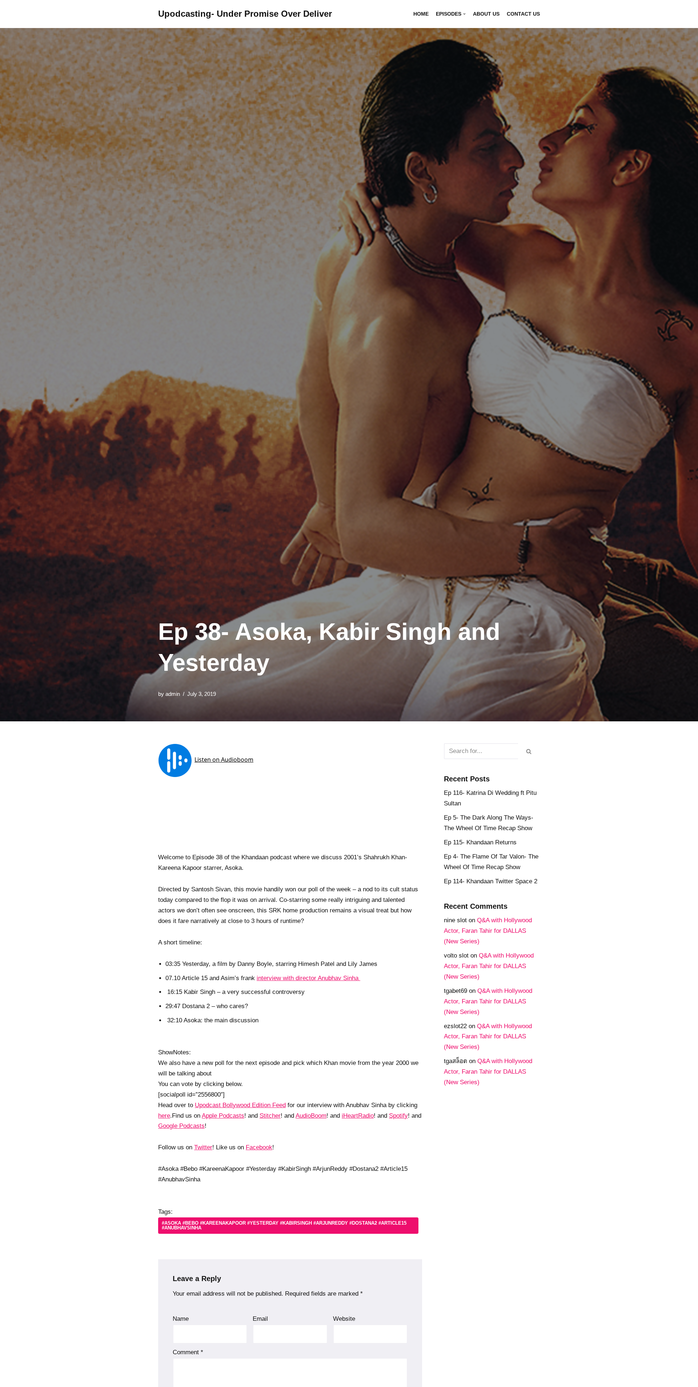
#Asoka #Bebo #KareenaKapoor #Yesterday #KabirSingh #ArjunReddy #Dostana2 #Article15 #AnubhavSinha (284, 1225)
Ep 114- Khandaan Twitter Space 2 (490, 881)
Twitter (203, 1147)
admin (172, 694)
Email (260, 1318)
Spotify (398, 1115)
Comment (188, 1352)
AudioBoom (311, 1115)
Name (181, 1318)
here (164, 1115)
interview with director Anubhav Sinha (308, 978)
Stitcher (270, 1115)
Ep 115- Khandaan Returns (480, 842)
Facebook (259, 1147)
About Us (486, 14)
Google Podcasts (181, 1125)
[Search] (529, 751)
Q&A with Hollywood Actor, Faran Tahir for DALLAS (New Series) (488, 931)
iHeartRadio (358, 1115)
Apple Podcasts (223, 1115)
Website (344, 1318)
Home (421, 14)
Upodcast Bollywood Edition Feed (240, 1105)
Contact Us (523, 14)
